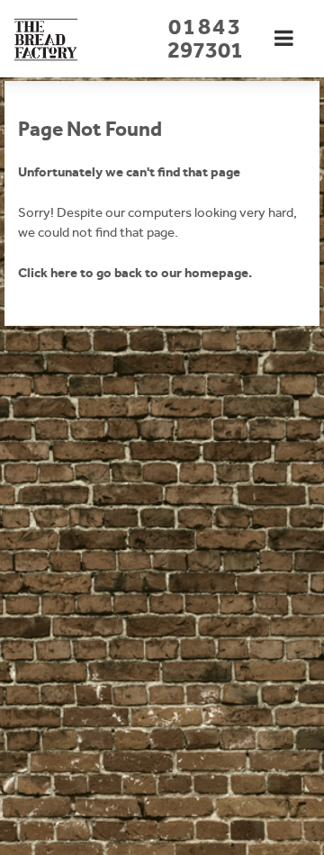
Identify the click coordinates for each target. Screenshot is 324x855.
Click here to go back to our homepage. (135, 273)
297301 (205, 38)
